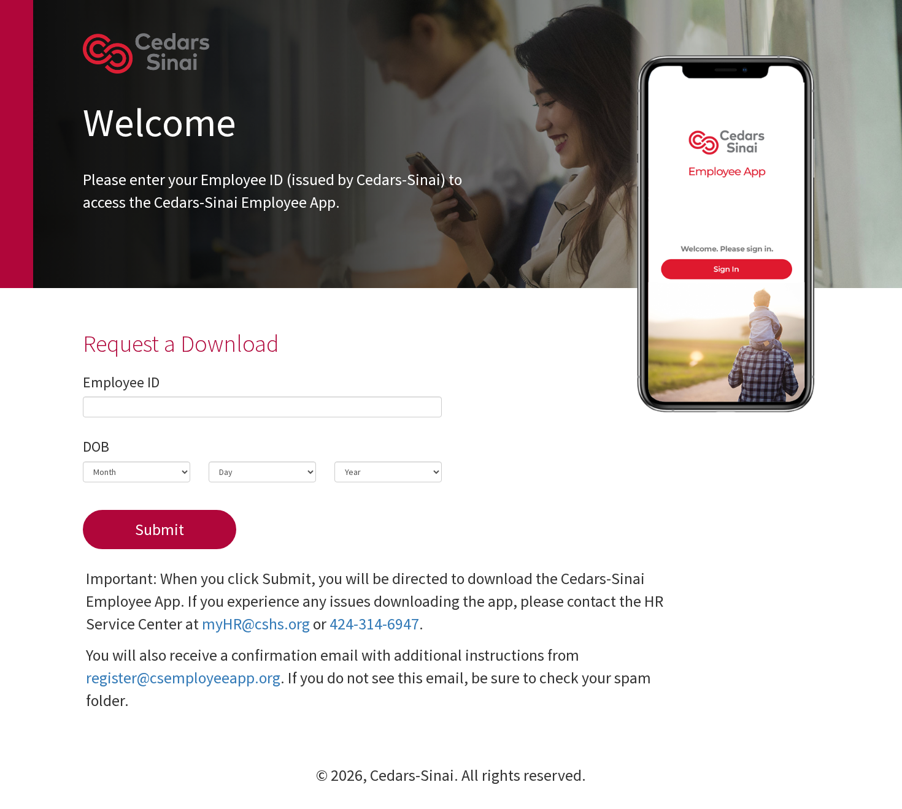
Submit (159, 529)
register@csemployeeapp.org (183, 678)
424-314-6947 (374, 624)
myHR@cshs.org (256, 624)
